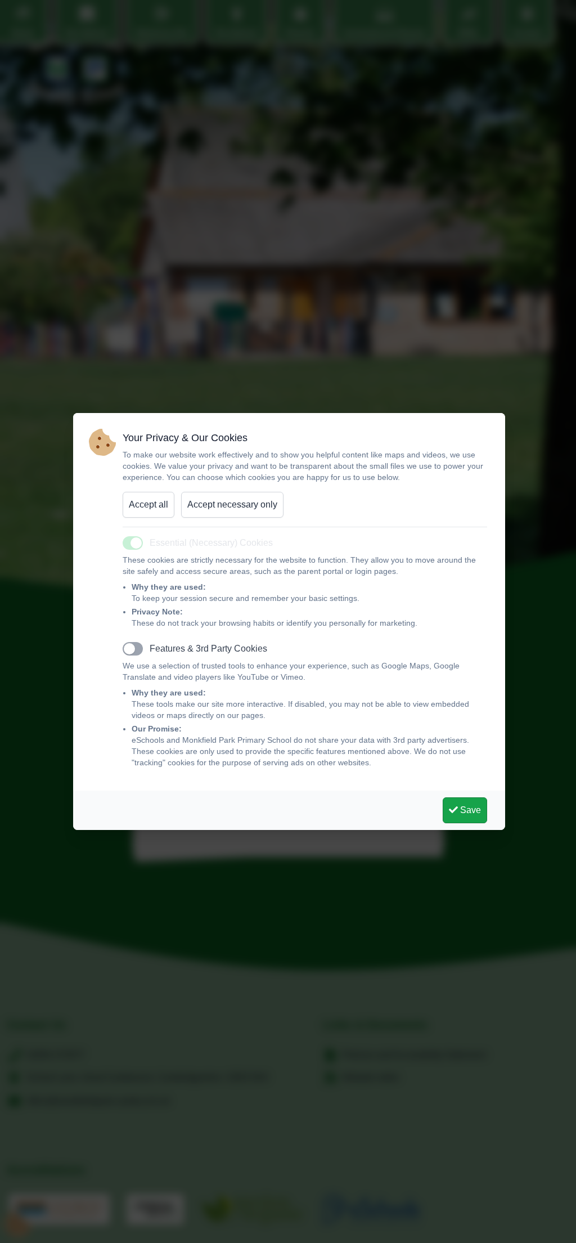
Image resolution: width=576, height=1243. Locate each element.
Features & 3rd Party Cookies (208, 648)
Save (469, 810)
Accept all (148, 504)
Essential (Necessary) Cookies (211, 543)
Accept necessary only (232, 504)
